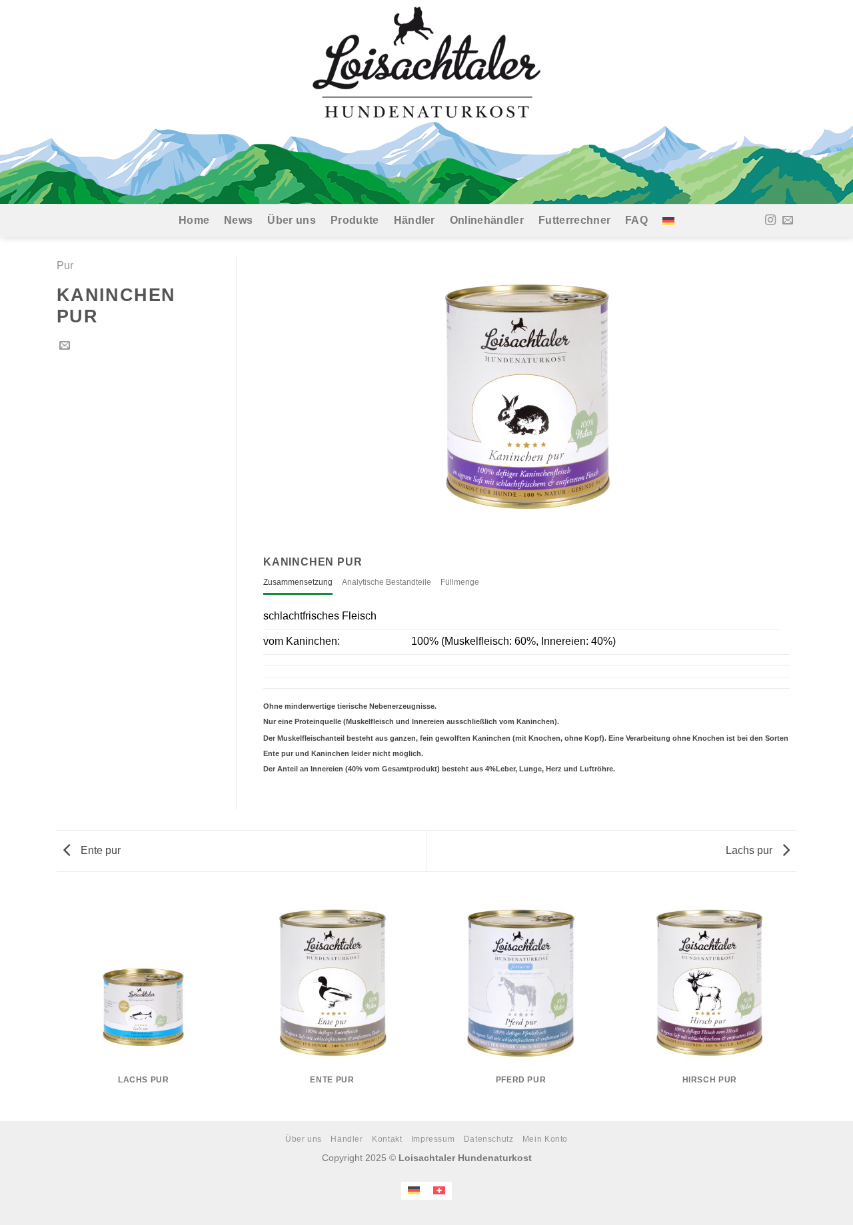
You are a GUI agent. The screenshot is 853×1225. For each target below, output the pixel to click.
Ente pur (99, 850)
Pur (65, 265)
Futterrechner (574, 220)
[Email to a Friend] (64, 346)
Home (194, 220)
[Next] (796, 1005)
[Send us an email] (787, 220)
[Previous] (57, 1005)
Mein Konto (545, 1139)
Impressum (433, 1139)
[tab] (298, 582)
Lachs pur (750, 850)
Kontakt (387, 1139)
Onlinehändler (487, 220)
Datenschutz (489, 1139)
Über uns (291, 220)
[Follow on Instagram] (770, 220)
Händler (414, 220)
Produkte (355, 220)
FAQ (636, 220)
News (238, 220)
